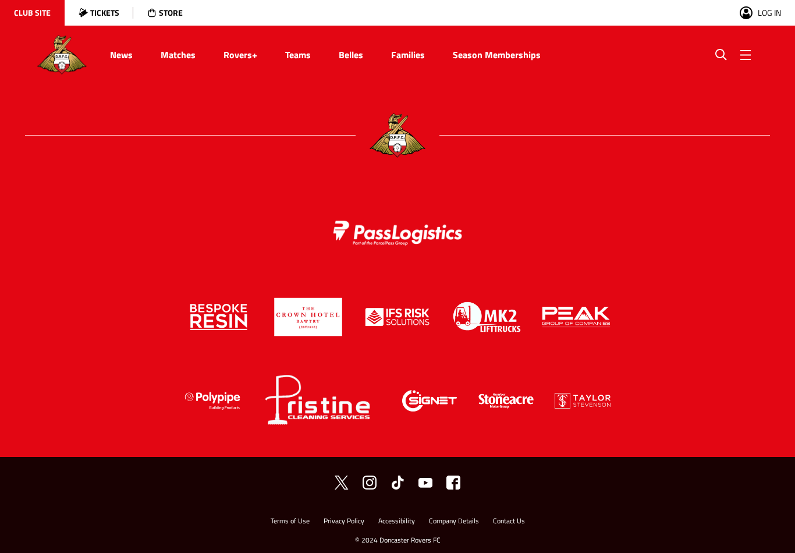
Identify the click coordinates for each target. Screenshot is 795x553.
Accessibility (396, 521)
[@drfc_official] (342, 483)
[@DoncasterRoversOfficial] (425, 483)
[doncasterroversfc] (453, 483)
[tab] (32, 13)
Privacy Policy (344, 521)
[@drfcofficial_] (397, 483)
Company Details (454, 521)
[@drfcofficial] (370, 483)
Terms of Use (290, 521)
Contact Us (509, 521)
